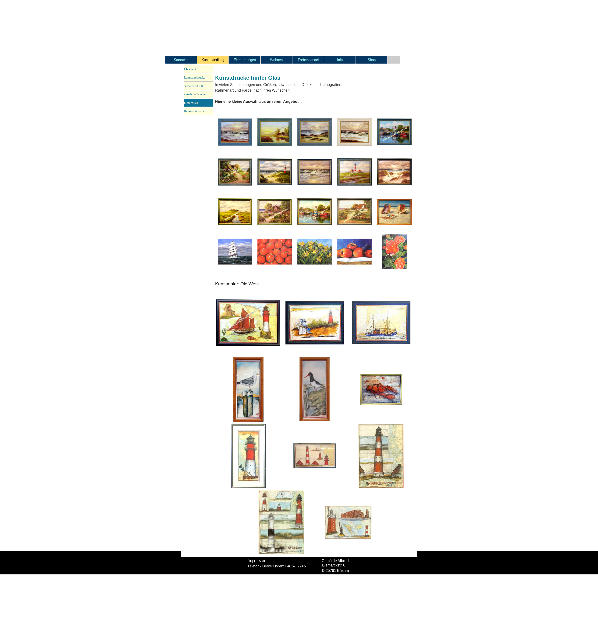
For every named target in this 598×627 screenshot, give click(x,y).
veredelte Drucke (195, 94)
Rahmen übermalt (195, 111)
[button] (235, 132)
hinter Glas (191, 102)
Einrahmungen (245, 60)
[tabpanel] (281, 87)
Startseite (181, 60)
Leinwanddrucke (194, 77)
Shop (372, 60)
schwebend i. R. (194, 86)
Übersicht (190, 69)
